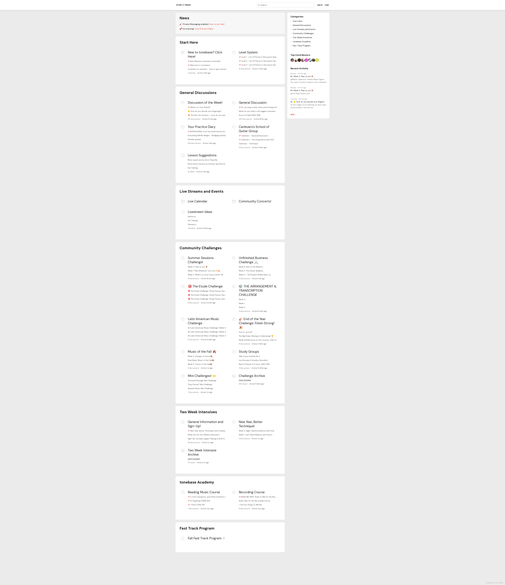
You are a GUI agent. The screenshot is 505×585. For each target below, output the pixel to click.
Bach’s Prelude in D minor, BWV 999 (254, 364)
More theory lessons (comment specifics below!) (209, 164)
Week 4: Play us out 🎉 (198, 267)
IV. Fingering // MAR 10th (200, 501)
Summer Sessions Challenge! (201, 260)
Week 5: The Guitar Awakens (251, 271)
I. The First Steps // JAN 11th (250, 505)
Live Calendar (197, 201)
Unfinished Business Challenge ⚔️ (253, 260)
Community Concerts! (255, 201)
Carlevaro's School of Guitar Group (254, 129)
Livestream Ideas (200, 212)
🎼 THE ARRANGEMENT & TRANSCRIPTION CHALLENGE (257, 290)
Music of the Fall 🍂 (202, 352)
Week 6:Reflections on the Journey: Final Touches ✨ (261, 340)
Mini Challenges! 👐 (202, 376)
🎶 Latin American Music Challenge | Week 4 (207, 332)
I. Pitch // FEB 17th (197, 505)
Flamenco (192, 224)
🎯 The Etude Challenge (205, 286)
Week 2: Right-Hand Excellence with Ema (256, 431)
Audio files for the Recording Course (254, 501)
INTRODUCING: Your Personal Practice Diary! (209, 131)
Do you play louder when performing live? (259, 107)
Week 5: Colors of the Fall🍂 (200, 364)
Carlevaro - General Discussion (254, 136)
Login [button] (327, 5)
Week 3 (242, 307)
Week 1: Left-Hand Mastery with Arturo (255, 435)
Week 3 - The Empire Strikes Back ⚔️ (255, 274)
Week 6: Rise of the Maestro (251, 267)
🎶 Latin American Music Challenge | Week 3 (207, 336)
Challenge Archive (252, 376)
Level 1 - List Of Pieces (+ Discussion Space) (260, 57)
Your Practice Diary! (204, 28)
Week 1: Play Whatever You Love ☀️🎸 (204, 271)
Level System (248, 52)
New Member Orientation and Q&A (205, 61)
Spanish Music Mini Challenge (200, 388)
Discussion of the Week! (205, 103)
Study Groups (249, 352)
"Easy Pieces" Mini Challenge (200, 384)
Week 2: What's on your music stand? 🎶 (205, 274)
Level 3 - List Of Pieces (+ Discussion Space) (260, 65)
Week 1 (242, 303)
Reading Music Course (204, 492)
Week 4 (242, 299)
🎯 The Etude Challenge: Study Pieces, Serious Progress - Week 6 (216, 291)
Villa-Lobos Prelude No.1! (249, 356)
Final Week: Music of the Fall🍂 (201, 360)
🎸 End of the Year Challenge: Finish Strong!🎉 (256, 323)
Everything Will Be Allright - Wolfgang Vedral (207, 135)
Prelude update (194, 139)
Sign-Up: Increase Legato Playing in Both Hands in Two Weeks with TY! (218, 438)
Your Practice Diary (201, 127)
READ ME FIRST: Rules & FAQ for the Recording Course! (264, 497)
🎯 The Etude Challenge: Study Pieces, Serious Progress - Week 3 (216, 299)
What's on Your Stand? (200, 107)
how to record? (245, 332)
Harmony (192, 216)
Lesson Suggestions (202, 155)
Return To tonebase (183, 5)
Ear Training (193, 168)
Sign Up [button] (320, 5)
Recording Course (252, 492)
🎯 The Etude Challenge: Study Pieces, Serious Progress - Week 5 (216, 295)
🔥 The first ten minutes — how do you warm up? (209, 115)
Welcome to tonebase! (200, 65)
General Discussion (253, 103)
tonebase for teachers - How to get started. (207, 69)
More (292, 114)
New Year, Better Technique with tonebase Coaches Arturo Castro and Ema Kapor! (226, 431)
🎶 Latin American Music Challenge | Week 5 (207, 328)
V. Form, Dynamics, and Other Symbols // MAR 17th (212, 497)
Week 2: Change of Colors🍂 (200, 356)
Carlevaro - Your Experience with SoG (257, 139)
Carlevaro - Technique (248, 143)
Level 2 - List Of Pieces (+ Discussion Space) (260, 61)
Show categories (245, 380)
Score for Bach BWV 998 (249, 115)
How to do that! (216, 24)
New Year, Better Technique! (250, 424)
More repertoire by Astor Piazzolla (202, 160)
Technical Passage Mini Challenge (202, 380)
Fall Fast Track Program (205, 538)
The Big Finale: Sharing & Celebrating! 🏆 (256, 336)
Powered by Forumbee (494, 583)
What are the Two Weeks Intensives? (204, 435)
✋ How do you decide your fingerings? (205, 111)
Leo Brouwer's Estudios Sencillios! (253, 360)
